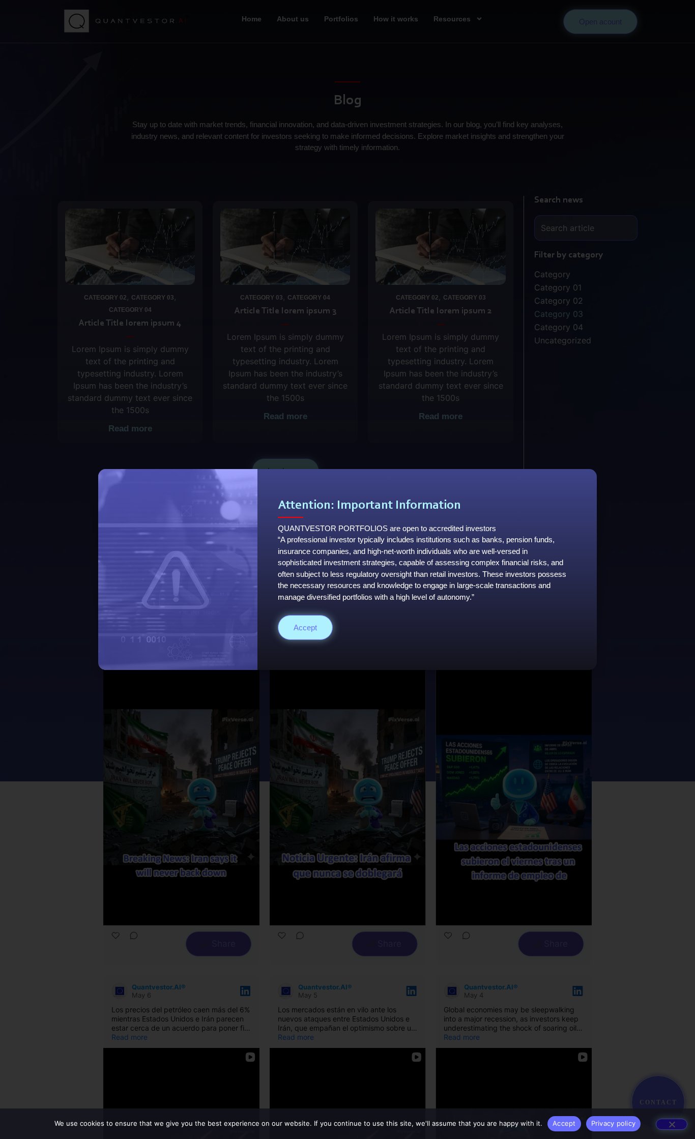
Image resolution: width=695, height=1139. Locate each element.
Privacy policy (613, 1123)
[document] (347, 569)
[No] (671, 1124)
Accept (564, 1123)
